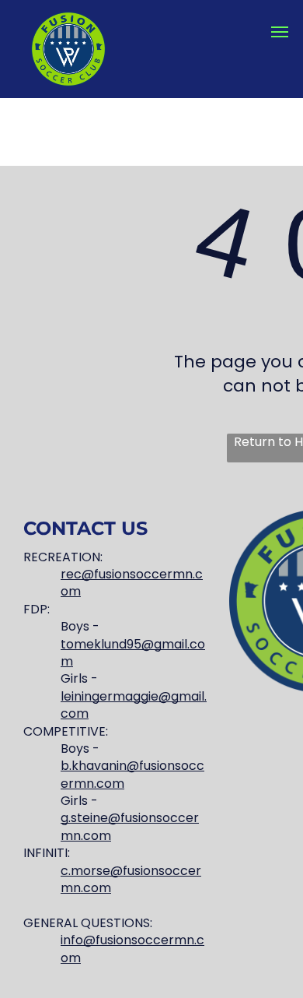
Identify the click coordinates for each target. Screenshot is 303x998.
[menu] (279, 31)
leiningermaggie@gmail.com (134, 704)
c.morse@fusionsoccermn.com (131, 879)
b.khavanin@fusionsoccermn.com (132, 774)
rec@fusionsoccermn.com (132, 582)
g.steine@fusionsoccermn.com (130, 826)
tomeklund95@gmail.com (133, 652)
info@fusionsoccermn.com (132, 948)
